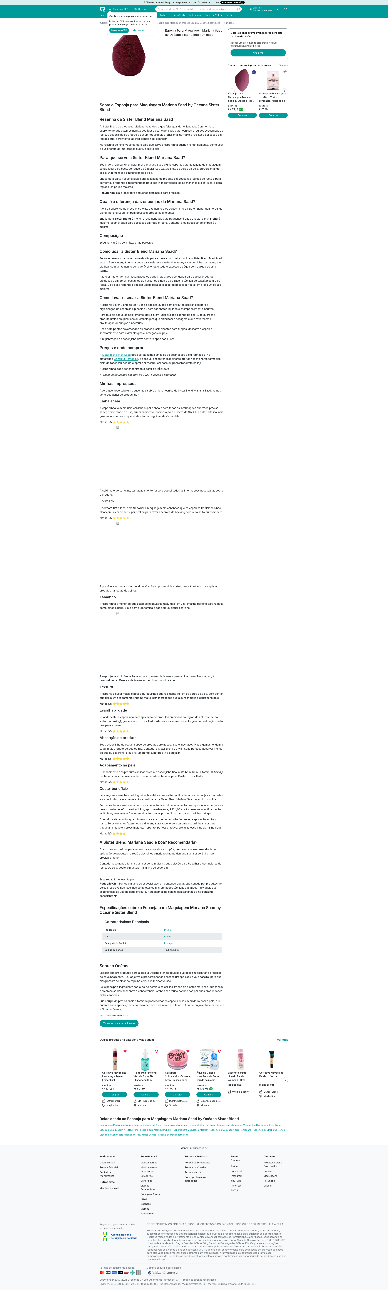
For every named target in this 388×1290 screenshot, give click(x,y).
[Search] (239, 9)
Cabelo (268, 1185)
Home (105, 23)
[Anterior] (232, 91)
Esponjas (168, 943)
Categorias (146, 1175)
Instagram (236, 1175)
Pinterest (236, 1185)
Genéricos (231, 15)
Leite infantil (195, 15)
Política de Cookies (195, 1167)
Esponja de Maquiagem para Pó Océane (231, 1130)
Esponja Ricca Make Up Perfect (269, 1130)
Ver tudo (283, 65)
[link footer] (154, 1272)
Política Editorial (109, 1167)
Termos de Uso (193, 1172)
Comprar (242, 115)
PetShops (269, 1180)
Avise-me (258, 52)
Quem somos (107, 1162)
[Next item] (285, 1079)
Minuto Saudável (109, 1188)
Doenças (145, 1203)
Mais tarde (138, 30)
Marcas (144, 1208)
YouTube (236, 1180)
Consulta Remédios (126, 358)
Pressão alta (179, 15)
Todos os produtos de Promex (119, 1023)
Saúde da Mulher (213, 15)
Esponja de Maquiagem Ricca (173, 1134)
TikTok (235, 1190)
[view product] (242, 80)
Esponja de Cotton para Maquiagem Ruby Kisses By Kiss (128, 1134)
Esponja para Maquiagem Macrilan (191, 1130)
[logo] (102, 9)
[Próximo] (284, 91)
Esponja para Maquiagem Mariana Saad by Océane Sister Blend (188, 23)
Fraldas (268, 1171)
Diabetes (164, 15)
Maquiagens (270, 1175)
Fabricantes (147, 1213)
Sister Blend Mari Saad (116, 354)
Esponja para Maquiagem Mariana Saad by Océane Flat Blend (130, 1125)
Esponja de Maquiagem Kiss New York (119, 1130)
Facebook (236, 1171)
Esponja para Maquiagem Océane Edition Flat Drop (189, 1125)
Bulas (143, 1198)
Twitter (235, 1166)
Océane (168, 936)
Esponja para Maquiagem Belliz (156, 1130)
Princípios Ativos (150, 1194)
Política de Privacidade (197, 1162)
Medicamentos (148, 1162)
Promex (168, 930)
